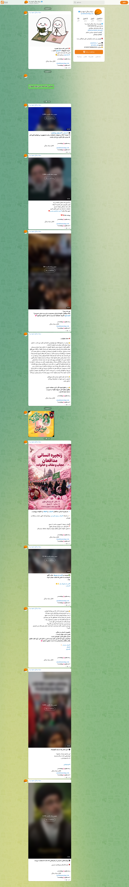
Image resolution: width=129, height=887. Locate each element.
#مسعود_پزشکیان (56, 133)
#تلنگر (68, 647)
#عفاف (45, 512)
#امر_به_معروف (58, 575)
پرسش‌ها (79, 57)
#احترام (68, 649)
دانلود (124, 2)
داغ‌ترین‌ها (91, 57)
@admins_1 (94, 43)
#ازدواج (58, 51)
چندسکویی (98, 57)
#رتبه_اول (67, 316)
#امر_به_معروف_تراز (64, 584)
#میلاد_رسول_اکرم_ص (57, 516)
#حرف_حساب (66, 645)
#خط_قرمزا (67, 55)
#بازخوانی (65, 133)
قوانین (85, 57)
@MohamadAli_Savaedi (95, 30)
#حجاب (51, 512)
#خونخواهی (67, 764)
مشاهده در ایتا (90, 52)
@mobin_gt (94, 45)
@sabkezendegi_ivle (87, 14)
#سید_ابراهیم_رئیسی (56, 211)
